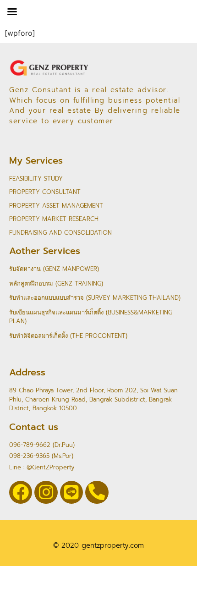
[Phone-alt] (96, 492)
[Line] (71, 492)
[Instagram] (45, 492)
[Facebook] (20, 492)
